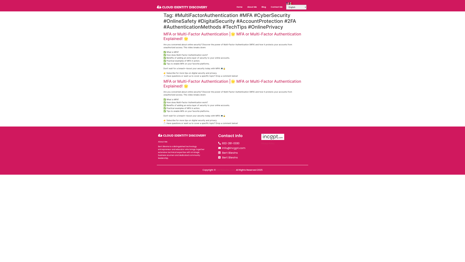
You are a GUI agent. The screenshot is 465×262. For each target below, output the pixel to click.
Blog (264, 7)
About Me (252, 7)
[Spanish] (290, 3)
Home (239, 7)
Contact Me (277, 7)
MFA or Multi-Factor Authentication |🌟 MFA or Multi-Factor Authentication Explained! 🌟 (232, 36)
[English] (287, 3)
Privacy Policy (268, 143)
